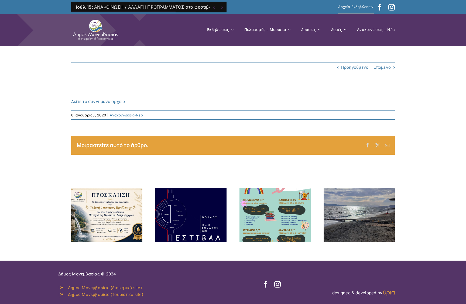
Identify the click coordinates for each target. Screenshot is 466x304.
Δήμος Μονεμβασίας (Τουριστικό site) (105, 294)
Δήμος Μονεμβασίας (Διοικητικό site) (105, 287)
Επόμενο (382, 67)
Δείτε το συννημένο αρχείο (98, 101)
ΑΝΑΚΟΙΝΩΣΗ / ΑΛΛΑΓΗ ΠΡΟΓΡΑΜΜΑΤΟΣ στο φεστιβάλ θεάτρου (155, 7)
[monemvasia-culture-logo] (95, 17)
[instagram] (391, 7)
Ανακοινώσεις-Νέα (126, 115)
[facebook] (379, 7)
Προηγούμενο (354, 67)
